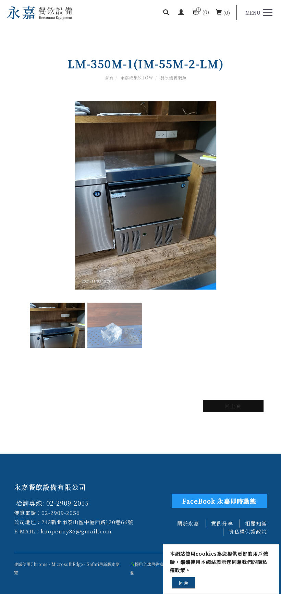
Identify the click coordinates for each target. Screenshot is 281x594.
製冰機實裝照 (173, 77)
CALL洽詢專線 (70, 586)
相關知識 (256, 523)
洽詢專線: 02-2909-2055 (51, 502)
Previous (139, 358)
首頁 (109, 77)
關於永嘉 (188, 523)
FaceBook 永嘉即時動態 (219, 500)
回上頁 (233, 405)
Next (152, 358)
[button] (166, 12)
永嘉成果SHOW (137, 77)
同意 (184, 582)
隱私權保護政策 (248, 531)
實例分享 (222, 523)
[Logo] (39, 12)
